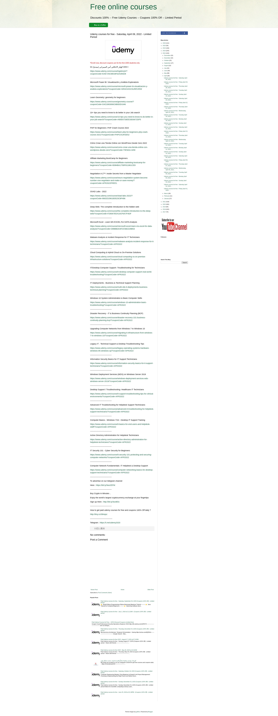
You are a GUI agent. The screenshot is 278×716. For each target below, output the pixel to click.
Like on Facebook (169, 33)
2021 (164, 201)
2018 (164, 209)
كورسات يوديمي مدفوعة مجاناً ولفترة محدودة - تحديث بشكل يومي (118, 660)
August (166, 65)
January (166, 198)
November (167, 58)
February (167, 196)
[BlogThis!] (97, 528)
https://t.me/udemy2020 (110, 523)
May (165, 73)
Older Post (150, 589)
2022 (164, 53)
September (167, 63)
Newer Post (94, 589)
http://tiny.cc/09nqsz (98, 514)
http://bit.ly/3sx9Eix (111, 502)
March (166, 193)
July (165, 68)
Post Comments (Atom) (105, 592)
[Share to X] (99, 528)
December (167, 55)
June (165, 70)
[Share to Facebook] (102, 528)
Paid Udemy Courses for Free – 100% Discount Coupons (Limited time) (113, 622)
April (165, 76)
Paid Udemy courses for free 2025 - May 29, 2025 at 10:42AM (119, 650)
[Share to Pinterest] (104, 528)
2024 (164, 48)
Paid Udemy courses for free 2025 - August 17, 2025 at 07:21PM (119, 639)
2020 (164, 204)
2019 (164, 207)
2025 (164, 45)
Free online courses (123, 6)
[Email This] (95, 528)
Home (122, 589)
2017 (164, 212)
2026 (164, 43)
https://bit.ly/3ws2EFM (105, 485)
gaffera (138, 712)
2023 (164, 50)
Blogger (150, 712)
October (166, 60)
